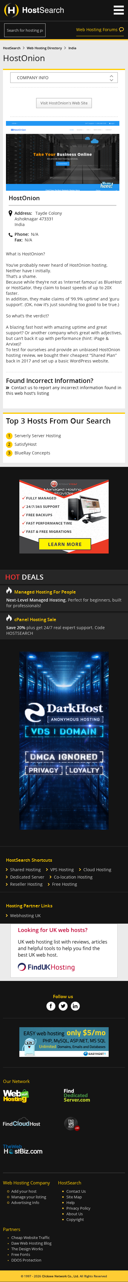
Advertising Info (25, 1202)
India (72, 48)
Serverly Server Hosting (38, 435)
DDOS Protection (26, 1260)
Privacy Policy (78, 1208)
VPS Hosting (62, 869)
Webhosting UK (25, 915)
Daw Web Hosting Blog (31, 1243)
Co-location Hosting (73, 877)
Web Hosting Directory (44, 48)
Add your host (24, 1191)
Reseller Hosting (26, 884)
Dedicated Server (27, 877)
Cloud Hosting (97, 869)
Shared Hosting (25, 869)
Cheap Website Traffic (30, 1237)
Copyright (75, 1219)
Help (70, 1202)
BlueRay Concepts (32, 453)
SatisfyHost (26, 444)
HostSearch (12, 48)
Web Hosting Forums (97, 29)
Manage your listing (28, 1197)
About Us (74, 1213)
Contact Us (76, 1191)
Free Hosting (64, 884)
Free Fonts (20, 1254)
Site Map (74, 1197)
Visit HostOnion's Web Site (64, 103)
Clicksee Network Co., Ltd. (60, 1276)
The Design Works (27, 1248)
